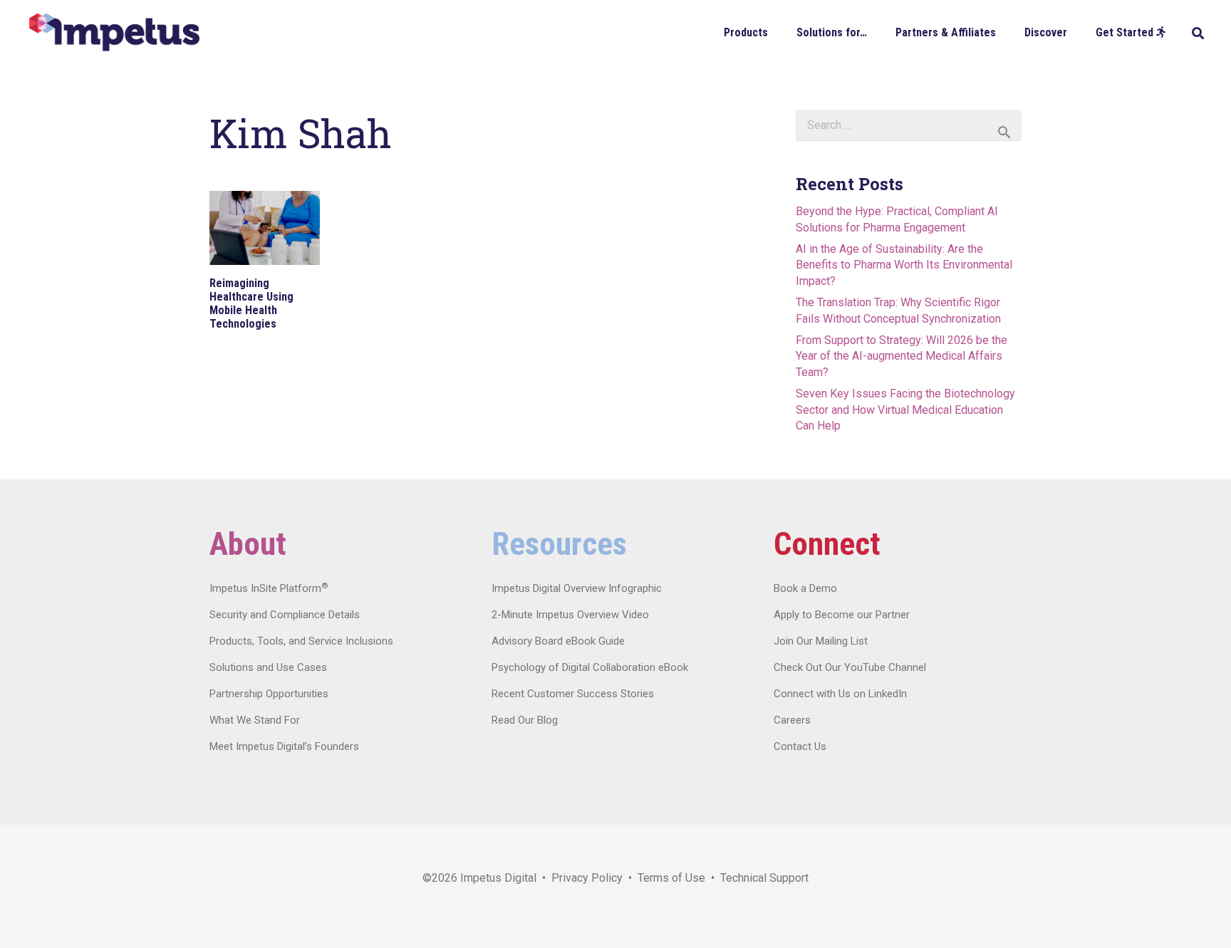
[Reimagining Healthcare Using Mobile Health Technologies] (264, 228)
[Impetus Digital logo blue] (113, 32)
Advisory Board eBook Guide (558, 641)
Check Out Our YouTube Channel (850, 667)
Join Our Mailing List (821, 641)
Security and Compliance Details (284, 614)
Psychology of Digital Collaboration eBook (590, 667)
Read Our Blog (525, 720)
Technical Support (764, 878)
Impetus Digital (498, 878)
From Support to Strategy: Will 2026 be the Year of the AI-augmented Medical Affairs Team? (901, 356)
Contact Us (800, 746)
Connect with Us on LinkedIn (840, 693)
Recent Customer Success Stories (573, 693)
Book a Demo (805, 588)
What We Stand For (254, 720)
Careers (792, 720)
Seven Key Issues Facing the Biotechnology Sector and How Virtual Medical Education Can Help (905, 409)
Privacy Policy (587, 878)
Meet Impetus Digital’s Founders (284, 746)
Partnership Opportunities (268, 693)
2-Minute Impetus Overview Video (570, 614)
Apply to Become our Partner (842, 614)
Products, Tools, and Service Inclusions (301, 641)
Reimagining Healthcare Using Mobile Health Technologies (251, 303)
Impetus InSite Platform (268, 588)
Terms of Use (671, 878)
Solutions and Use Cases (268, 667)
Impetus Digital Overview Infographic (577, 588)
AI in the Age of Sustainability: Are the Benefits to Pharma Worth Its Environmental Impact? (904, 265)
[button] (778, 31)
